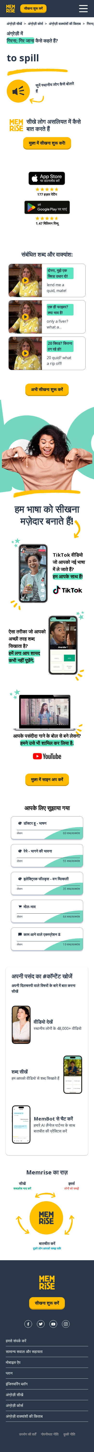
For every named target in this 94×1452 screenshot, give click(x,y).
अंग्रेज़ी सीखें (14, 23)
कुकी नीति (69, 1434)
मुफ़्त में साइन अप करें (47, 779)
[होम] (16, 125)
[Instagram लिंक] (66, 1324)
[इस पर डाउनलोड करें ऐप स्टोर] (46, 178)
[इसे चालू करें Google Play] (47, 207)
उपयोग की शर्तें (27, 1434)
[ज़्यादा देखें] (83, 8)
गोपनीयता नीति (50, 1434)
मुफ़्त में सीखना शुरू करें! (47, 143)
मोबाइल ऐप (13, 1362)
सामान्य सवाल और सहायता (24, 1351)
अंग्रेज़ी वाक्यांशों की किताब (65, 23)
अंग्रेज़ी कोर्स (35, 23)
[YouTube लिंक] (53, 1324)
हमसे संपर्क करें (16, 1340)
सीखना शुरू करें (33, 8)
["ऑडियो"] (18, 91)
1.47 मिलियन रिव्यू (47, 223)
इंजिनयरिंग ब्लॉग (16, 1384)
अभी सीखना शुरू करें (47, 389)
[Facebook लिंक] (28, 1324)
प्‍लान (9, 1373)
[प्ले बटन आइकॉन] (25, 280)
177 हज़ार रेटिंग (47, 194)
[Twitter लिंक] (41, 1324)
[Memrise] (10, 8)
